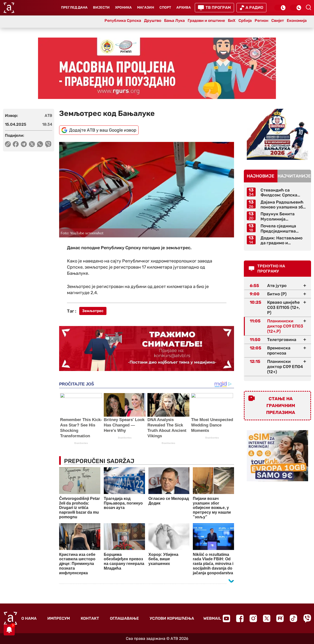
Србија (245, 20)
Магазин (145, 7)
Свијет (277, 20)
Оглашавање (124, 618)
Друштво (152, 20)
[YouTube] (226, 618)
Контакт (90, 618)
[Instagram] (253, 618)
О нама (29, 618)
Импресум (58, 618)
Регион (261, 20)
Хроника (123, 7)
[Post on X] (32, 144)
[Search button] (308, 7)
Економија (297, 20)
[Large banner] (157, 68)
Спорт (165, 7)
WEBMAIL (212, 618)
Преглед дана (74, 7)
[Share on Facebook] (16, 144)
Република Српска (123, 20)
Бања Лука (174, 20)
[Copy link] (8, 144)
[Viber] (307, 618)
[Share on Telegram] (24, 144)
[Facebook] (240, 618)
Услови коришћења (172, 618)
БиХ (232, 20)
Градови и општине (206, 20)
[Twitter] (266, 618)
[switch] (280, 8)
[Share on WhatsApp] (40, 144)
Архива (183, 7)
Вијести (101, 7)
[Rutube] (280, 618)
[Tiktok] (293, 618)
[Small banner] (277, 134)
